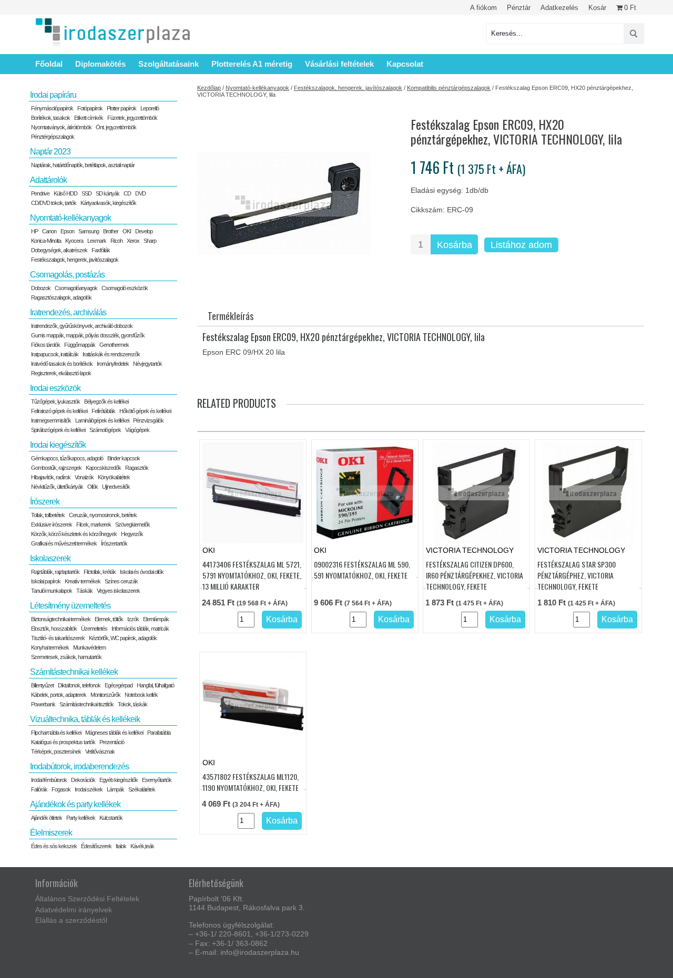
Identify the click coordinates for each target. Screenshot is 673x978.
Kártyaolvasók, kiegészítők (108, 203)
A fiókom (483, 8)
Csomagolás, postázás (67, 274)
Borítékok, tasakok (50, 118)
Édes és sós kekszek (54, 846)
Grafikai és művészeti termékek (64, 543)
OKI (127, 231)
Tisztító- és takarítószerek (58, 638)
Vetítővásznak (100, 751)
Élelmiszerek (51, 832)
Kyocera (74, 241)
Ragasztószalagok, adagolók (61, 297)
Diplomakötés (100, 63)
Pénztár (519, 8)
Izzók (133, 619)
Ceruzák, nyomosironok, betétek (103, 515)
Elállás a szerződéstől (71, 920)
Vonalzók (84, 477)
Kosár (597, 8)
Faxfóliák (100, 250)
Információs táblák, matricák (140, 628)
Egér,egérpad (118, 685)
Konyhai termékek (50, 647)
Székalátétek (141, 789)
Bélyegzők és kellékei (106, 401)
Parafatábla (158, 732)
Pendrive (40, 193)
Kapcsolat (404, 63)
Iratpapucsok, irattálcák (54, 354)
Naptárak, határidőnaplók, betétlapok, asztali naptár (83, 165)
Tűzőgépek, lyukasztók (55, 401)
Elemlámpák (156, 619)
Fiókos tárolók (45, 345)
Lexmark (96, 241)
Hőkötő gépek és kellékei (145, 411)
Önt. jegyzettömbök (116, 127)
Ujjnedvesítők (116, 486)
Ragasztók (136, 468)
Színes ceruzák (121, 581)
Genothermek (114, 345)
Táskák (84, 591)
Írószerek (44, 501)
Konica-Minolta (46, 241)
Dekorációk (83, 780)
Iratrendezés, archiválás (68, 312)
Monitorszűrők (105, 695)
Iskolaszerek (50, 558)
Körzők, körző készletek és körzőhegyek (74, 534)
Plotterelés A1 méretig (251, 63)
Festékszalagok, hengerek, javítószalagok (348, 88)
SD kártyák (107, 193)
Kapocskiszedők (103, 468)
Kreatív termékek (82, 581)
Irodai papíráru (53, 94)
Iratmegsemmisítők (51, 420)
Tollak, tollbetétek (48, 515)
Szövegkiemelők (132, 524)
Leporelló (149, 108)
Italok (121, 846)
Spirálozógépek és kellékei (58, 430)
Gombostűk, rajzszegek (56, 468)
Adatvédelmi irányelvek (73, 909)
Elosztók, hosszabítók (54, 628)
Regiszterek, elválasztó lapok (61, 373)
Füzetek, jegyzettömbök (132, 118)
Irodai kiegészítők (58, 444)
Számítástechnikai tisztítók (86, 704)
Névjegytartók (147, 364)
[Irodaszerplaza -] (113, 33)
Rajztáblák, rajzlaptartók (55, 572)
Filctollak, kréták (100, 572)
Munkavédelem (89, 647)
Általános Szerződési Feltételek (87, 898)
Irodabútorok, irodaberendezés (79, 766)
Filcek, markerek (93, 524)
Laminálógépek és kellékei (102, 420)
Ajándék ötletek (46, 818)
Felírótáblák (103, 411)
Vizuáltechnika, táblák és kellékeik (85, 719)
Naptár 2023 (50, 151)
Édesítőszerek (96, 846)
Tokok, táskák (132, 704)
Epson (67, 231)
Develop (143, 231)
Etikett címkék (88, 118)
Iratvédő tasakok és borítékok (62, 364)
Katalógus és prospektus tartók (63, 742)
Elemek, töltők (109, 619)
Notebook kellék (141, 695)
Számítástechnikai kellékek (74, 671)
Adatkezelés (559, 8)
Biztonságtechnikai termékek (60, 619)
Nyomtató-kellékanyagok (257, 88)
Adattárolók (48, 180)
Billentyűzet (42, 685)
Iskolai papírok (45, 581)
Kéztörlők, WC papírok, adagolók (123, 638)
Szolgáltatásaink (168, 63)
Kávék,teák (142, 846)
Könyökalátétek (114, 477)
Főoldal (49, 63)
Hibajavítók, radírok (50, 477)
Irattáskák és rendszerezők (111, 354)
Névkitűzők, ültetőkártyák (57, 486)
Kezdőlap (209, 88)
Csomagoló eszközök (124, 288)
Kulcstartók (111, 818)
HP (34, 231)
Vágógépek (137, 430)
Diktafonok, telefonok (79, 685)
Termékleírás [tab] (230, 316)
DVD (140, 193)
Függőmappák (79, 345)
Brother (110, 231)
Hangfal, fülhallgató (155, 685)
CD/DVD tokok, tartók (53, 203)
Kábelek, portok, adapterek (58, 695)
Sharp (150, 241)
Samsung (88, 231)
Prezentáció (111, 742)
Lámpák (115, 789)
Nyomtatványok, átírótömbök (61, 127)
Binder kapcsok (123, 458)
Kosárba (454, 245)
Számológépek (105, 430)
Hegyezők (132, 534)
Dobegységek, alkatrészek (59, 250)
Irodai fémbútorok (49, 780)
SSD (86, 193)
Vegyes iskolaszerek (118, 591)
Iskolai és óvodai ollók (142, 572)
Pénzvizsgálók (148, 420)
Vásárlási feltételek (339, 63)
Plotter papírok (121, 108)
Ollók (92, 486)
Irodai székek (89, 789)
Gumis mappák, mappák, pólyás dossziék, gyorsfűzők (88, 335)
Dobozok (40, 288)
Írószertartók (114, 543)
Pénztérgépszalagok (52, 136)
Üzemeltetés (94, 628)
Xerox (133, 241)
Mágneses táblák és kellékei (114, 732)
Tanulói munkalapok (51, 591)
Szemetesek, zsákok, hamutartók (66, 657)
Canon (49, 231)
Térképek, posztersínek (56, 751)
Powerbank (43, 704)
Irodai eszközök (55, 388)
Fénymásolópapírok (52, 108)
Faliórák (39, 789)
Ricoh (116, 241)
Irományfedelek (113, 364)
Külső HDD (65, 193)
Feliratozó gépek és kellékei (59, 411)
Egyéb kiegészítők (118, 780)
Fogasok (61, 789)
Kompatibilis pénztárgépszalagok (449, 88)
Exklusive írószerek (51, 524)
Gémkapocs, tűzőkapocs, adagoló (67, 458)
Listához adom (521, 245)
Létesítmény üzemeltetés (70, 605)
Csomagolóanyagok (76, 288)
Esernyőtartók (156, 780)
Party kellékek (80, 818)
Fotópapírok (90, 108)
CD (127, 193)
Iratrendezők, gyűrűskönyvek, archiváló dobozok (81, 326)
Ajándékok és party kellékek (75, 804)
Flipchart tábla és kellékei (56, 732)
